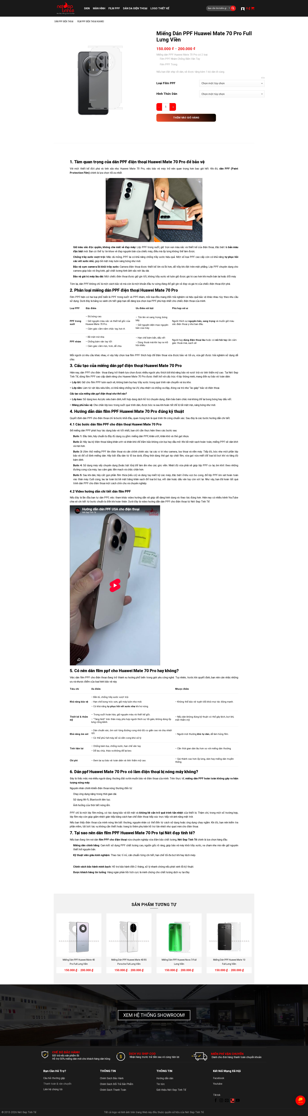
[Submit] (233, 8)
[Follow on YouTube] (238, 1101)
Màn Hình (99, 8)
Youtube (217, 1083)
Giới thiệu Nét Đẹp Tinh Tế (171, 1089)
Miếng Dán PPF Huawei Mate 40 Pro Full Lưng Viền (79, 961)
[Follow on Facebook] (216, 1101)
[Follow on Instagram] (221, 1101)
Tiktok (216, 1094)
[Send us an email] (227, 1101)
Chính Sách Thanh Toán (113, 1089)
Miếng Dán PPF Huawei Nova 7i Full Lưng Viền (179, 961)
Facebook (218, 1078)
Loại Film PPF (165, 83)
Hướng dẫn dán (164, 1078)
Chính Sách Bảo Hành (112, 1078)
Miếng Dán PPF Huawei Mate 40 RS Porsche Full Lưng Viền (129, 961)
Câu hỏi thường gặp (54, 1078)
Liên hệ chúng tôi (52, 1089)
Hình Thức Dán (166, 94)
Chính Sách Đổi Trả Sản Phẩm (116, 1084)
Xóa (263, 78)
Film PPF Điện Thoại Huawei (90, 21)
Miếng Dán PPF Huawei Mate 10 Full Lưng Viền (229, 961)
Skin (87, 8)
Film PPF (114, 8)
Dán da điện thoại (135, 8)
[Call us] (232, 1101)
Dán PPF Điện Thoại (64, 21)
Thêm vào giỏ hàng (186, 117)
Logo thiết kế (159, 8)
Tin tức (160, 1084)
